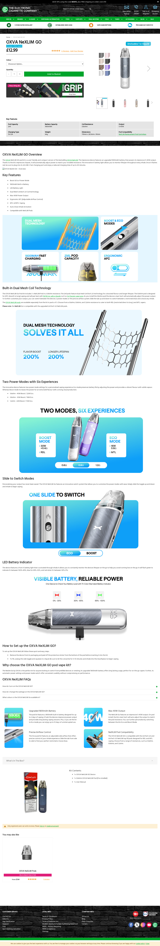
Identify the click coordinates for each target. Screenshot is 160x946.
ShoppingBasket (155, 12)
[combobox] (77, 9)
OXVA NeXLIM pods (13, 302)
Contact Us (6, 916)
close (147, 943)
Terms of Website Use (50, 921)
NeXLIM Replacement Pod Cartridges (132, 134)
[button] (101, 68)
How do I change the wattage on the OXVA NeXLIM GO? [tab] (23, 692)
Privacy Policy (47, 919)
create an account (52, 826)
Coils (107, 19)
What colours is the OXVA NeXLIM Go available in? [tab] (21, 697)
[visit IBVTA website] (150, 914)
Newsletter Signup (127, 7)
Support (5, 924)
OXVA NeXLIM (72, 160)
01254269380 (136, 12)
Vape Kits (79, 19)
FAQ (4, 926)
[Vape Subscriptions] (91, 25)
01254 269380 (136, 7)
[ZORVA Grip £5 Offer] (45, 97)
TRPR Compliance (48, 929)
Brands (20, 19)
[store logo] (20, 9)
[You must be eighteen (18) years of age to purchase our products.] (135, 914)
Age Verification (8, 921)
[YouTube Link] (149, 925)
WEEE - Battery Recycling (51, 926)
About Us (85, 916)
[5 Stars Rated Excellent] (9, 25)
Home (8, 37)
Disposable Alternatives (50, 19)
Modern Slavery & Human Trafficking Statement (60, 924)
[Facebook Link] (131, 925)
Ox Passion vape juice (75, 296)
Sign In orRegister (146, 7)
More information (135, 918)
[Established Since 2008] (50, 25)
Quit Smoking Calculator (11, 929)
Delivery (5, 919)
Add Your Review (76, 51)
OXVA (8, 160)
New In (8, 19)
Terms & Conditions (49, 916)
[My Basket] (155, 9)
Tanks (117, 19)
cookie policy (140, 943)
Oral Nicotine (94, 19)
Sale (152, 19)
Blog (142, 19)
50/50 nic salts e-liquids (52, 296)
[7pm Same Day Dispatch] (130, 25)
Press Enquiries (87, 921)
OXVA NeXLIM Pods (27, 871)
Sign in (42, 826)
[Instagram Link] (143, 925)
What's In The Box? (15, 760)
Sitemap (45, 931)
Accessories (130, 19)
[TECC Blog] (155, 925)
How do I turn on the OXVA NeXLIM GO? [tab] (17, 686)
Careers (85, 924)
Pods (67, 19)
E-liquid (32, 19)
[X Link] (137, 925)
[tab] (80, 760)
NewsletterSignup (127, 12)
